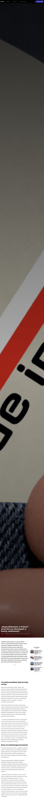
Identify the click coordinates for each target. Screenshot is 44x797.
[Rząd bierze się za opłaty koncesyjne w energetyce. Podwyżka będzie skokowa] (32, 651)
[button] (35, 2)
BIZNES (2, 633)
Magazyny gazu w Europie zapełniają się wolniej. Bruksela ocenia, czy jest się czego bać (38, 658)
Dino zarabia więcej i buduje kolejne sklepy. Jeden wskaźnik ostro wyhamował (38, 669)
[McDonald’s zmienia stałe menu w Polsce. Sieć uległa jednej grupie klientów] (32, 663)
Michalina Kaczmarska (19, 633)
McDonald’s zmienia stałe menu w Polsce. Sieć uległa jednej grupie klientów (38, 663)
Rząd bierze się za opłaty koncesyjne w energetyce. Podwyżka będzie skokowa (38, 652)
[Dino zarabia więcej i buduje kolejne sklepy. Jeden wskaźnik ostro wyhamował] (32, 668)
